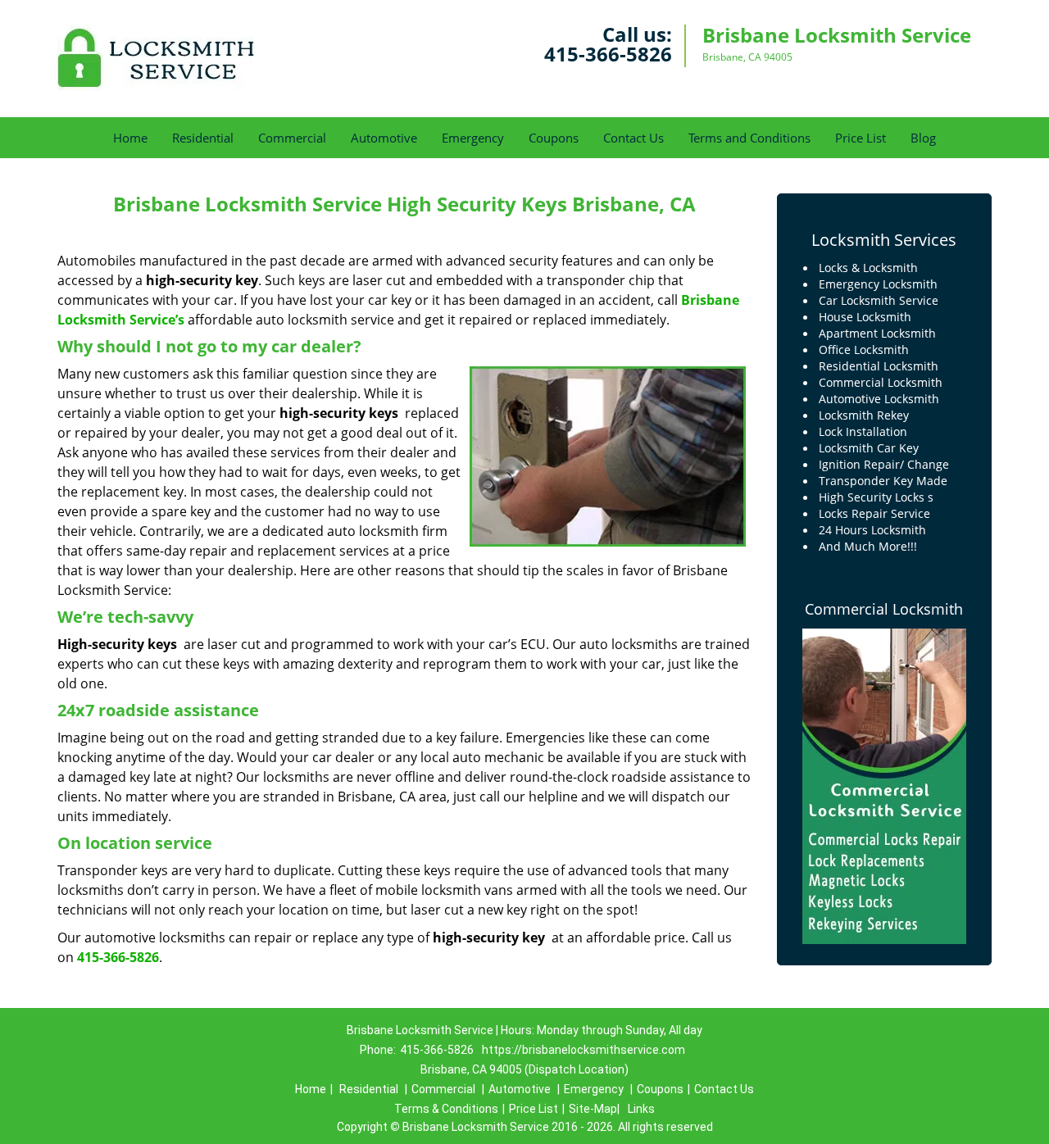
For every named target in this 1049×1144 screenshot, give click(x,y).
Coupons (554, 137)
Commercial (292, 137)
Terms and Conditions (749, 137)
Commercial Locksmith (884, 609)
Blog (923, 137)
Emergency (473, 137)
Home (130, 137)
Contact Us (633, 137)
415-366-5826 (608, 53)
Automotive (384, 137)
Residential (203, 137)
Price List (860, 137)
